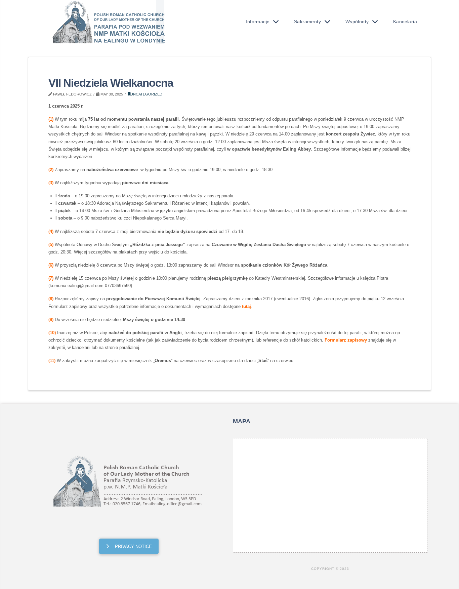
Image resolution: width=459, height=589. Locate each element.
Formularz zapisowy (346, 340)
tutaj (246, 306)
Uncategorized (146, 94)
